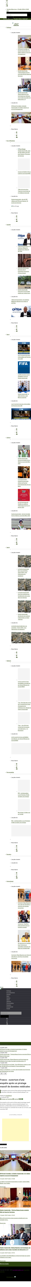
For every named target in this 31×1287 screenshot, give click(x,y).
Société (9, 224)
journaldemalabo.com (18, 1270)
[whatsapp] (22, 1099)
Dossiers (9, 854)
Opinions (9, 660)
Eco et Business (11, 140)
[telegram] (21, 1099)
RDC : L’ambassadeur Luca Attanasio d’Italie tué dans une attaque (23, 795)
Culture (8, 437)
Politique (9, 27)
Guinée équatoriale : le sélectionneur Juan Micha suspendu (23, 395)
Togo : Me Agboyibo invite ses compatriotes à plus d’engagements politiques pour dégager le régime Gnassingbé (24, 706)
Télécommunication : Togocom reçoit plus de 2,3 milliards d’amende (24, 191)
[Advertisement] (15, 1130)
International (10, 881)
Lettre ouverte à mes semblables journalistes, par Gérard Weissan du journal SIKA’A (20, 738)
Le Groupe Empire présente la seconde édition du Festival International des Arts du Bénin (24, 483)
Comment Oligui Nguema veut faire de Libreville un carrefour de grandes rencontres (21, 956)
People (8, 1008)
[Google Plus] (19, 1099)
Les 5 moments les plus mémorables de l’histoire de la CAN (24, 357)
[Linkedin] (20, 1099)
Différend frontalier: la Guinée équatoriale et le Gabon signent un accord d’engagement (20, 107)
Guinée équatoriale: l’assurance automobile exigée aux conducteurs (24, 291)
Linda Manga (8, 1095)
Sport (8, 334)
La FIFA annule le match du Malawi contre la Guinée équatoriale (24, 376)
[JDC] (15, 24)
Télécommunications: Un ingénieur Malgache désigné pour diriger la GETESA (20, 301)
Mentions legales (4, 1263)
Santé (8, 547)
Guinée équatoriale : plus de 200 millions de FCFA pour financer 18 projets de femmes (19, 201)
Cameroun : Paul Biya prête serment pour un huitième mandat (23, 925)
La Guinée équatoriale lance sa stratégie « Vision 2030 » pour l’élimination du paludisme (23, 572)
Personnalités (10, 772)
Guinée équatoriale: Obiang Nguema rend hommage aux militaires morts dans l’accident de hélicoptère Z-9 (24, 96)
